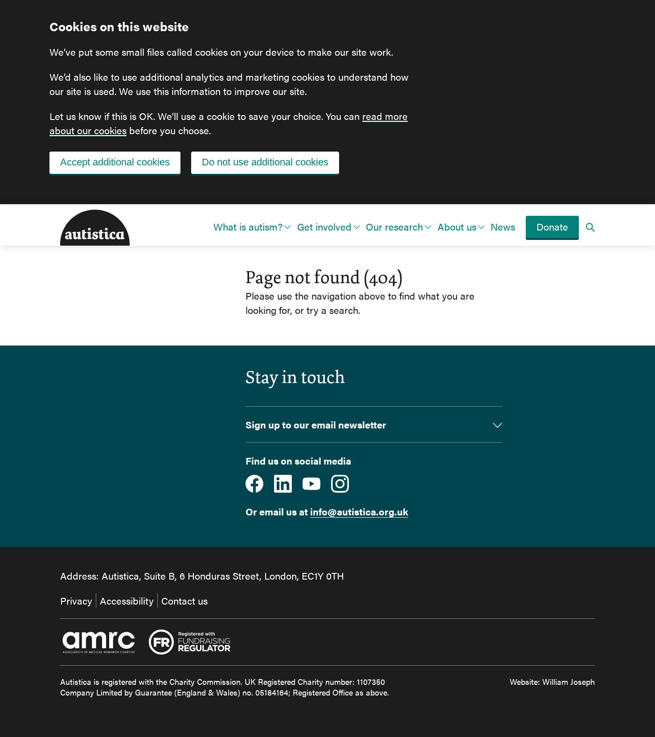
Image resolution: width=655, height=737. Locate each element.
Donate (552, 226)
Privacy (76, 600)
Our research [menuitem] (394, 226)
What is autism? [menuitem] (247, 226)
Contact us (184, 600)
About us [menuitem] (457, 226)
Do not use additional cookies (265, 162)
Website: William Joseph (552, 681)
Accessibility (127, 600)
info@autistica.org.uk (359, 511)
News (503, 226)
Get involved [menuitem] (324, 226)
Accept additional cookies (115, 162)
